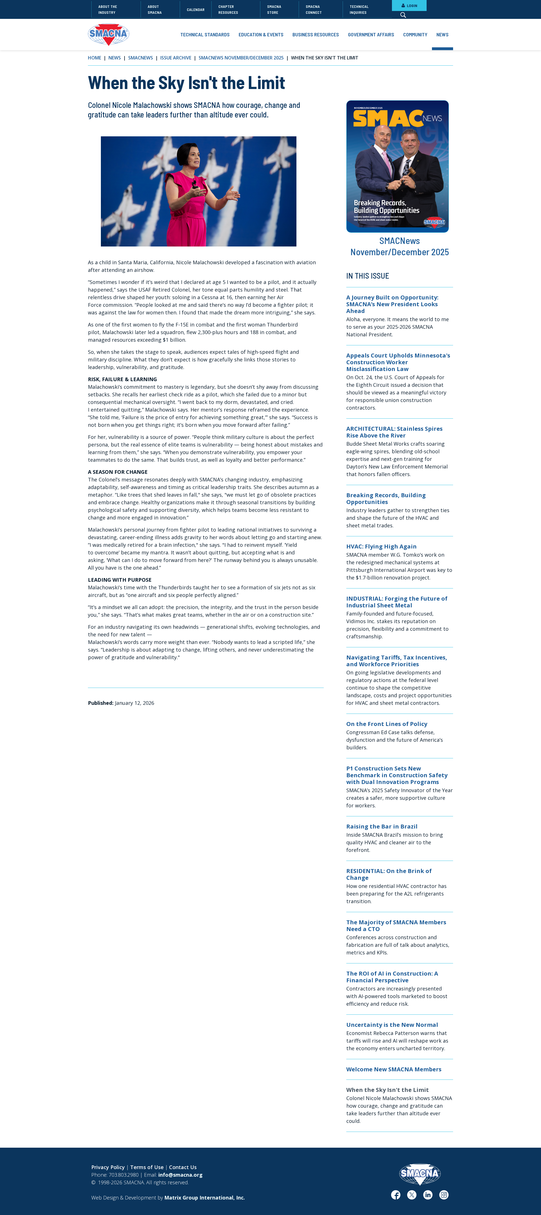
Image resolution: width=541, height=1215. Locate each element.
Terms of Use (147, 1167)
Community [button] (415, 34)
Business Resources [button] (315, 34)
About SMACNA (155, 9)
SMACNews (140, 58)
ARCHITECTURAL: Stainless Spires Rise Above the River (394, 432)
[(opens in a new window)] (395, 1197)
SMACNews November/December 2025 (241, 58)
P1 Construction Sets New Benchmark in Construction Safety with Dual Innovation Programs (396, 775)
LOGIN (411, 5)
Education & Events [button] (261, 34)
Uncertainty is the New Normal (392, 1024)
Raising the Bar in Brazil (382, 826)
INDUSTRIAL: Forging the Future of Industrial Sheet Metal (396, 602)
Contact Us (183, 1167)
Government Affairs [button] (371, 34)
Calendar (196, 9)
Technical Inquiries (359, 9)
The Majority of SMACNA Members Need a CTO (396, 925)
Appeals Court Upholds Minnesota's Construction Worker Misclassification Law (398, 362)
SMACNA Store (274, 9)
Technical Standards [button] (205, 34)
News (114, 58)
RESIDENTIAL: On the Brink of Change (389, 874)
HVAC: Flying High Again (381, 546)
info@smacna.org (180, 1174)
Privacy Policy (108, 1167)
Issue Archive (175, 58)
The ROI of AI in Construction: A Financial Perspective (392, 977)
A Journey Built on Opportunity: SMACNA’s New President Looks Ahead (392, 304)
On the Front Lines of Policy (386, 724)
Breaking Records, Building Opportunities (386, 498)
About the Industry (107, 9)
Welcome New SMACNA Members (394, 1069)
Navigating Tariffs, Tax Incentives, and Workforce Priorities (396, 661)
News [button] (442, 34)
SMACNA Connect (314, 9)
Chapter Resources (228, 9)
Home (94, 58)
